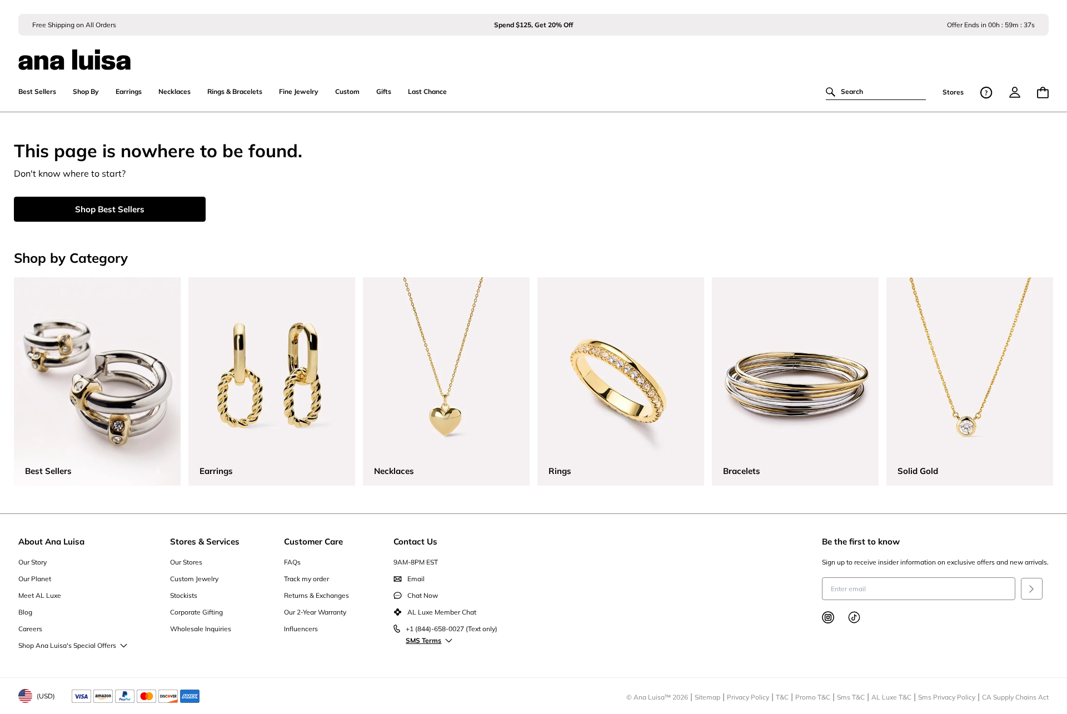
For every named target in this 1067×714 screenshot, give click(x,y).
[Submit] (1032, 589)
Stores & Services (205, 541)
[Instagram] (828, 617)
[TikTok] (854, 617)
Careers (30, 629)
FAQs (292, 562)
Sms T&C (851, 697)
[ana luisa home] (533, 53)
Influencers (301, 629)
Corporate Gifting (196, 612)
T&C (782, 697)
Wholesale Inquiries (200, 629)
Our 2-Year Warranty (315, 612)
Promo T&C (812, 697)
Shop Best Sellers (109, 209)
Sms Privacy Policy (946, 697)
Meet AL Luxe (39, 595)
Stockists (183, 595)
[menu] (1014, 92)
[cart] (1043, 92)
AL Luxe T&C (891, 697)
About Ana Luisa (51, 541)
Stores (953, 92)
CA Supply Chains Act (1015, 697)
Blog (25, 612)
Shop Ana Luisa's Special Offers (67, 645)
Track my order (306, 579)
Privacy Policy (748, 697)
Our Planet (34, 579)
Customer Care (313, 541)
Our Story (32, 562)
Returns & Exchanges (316, 595)
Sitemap (707, 697)
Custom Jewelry (194, 579)
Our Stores (186, 562)
